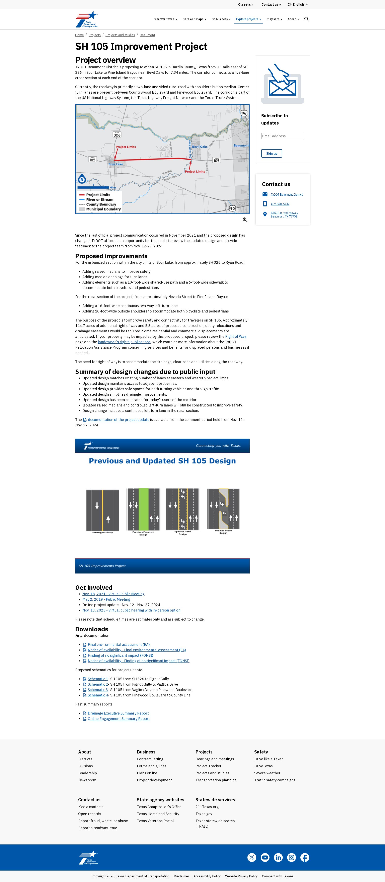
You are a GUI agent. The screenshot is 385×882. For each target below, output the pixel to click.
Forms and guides (151, 766)
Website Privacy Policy (241, 876)
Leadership (87, 773)
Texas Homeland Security (158, 814)
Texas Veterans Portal (155, 821)
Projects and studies (120, 35)
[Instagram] (291, 857)
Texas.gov (204, 814)
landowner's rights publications (124, 342)
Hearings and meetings (215, 759)
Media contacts (90, 806)
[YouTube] (265, 857)
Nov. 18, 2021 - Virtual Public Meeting (113, 594)
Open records (89, 814)
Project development (154, 780)
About (84, 752)
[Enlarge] (245, 219)
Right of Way (235, 336)
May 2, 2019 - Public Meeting (106, 599)
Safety (261, 752)
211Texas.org (207, 806)
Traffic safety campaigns (274, 780)
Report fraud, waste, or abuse (103, 821)
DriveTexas (263, 766)
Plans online (147, 773)
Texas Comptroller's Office (159, 806)
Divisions (85, 766)
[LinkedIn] (278, 857)
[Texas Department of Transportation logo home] (86, 19)
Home (79, 35)
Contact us (89, 799)
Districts (85, 759)
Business (146, 752)
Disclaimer (181, 876)
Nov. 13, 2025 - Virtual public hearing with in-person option (131, 610)
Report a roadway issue (97, 828)
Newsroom (87, 780)
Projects (95, 35)
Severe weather (267, 773)
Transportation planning (216, 780)
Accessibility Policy (207, 876)
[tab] (165, 19)
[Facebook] (304, 857)
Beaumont (147, 35)
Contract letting (150, 759)
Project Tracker (209, 766)
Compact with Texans (277, 876)
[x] (251, 857)
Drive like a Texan (269, 759)
